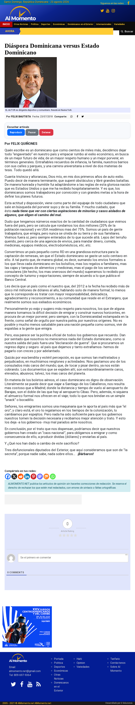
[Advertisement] (43, 499)
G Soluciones (127, 703)
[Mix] (46, 476)
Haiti (79, 658)
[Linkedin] (27, 476)
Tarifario (115, 658)
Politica (58, 662)
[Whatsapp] (53, 476)
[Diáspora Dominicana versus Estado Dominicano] (31, 82)
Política (34, 24)
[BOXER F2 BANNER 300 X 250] (27, 626)
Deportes (45, 24)
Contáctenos (117, 662)
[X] (14, 476)
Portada (58, 658)
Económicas (59, 24)
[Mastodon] (40, 476)
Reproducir (16, 132)
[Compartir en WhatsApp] (70, 117)
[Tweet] (81, 117)
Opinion (81, 662)
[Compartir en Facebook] (75, 117)
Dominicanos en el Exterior (80, 24)
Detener (46, 132)
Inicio (6, 24)
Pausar (32, 132)
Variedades (119, 24)
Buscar (129, 31)
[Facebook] (8, 476)
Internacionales (103, 24)
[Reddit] (21, 476)
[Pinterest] (33, 476)
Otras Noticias (21, 24)
